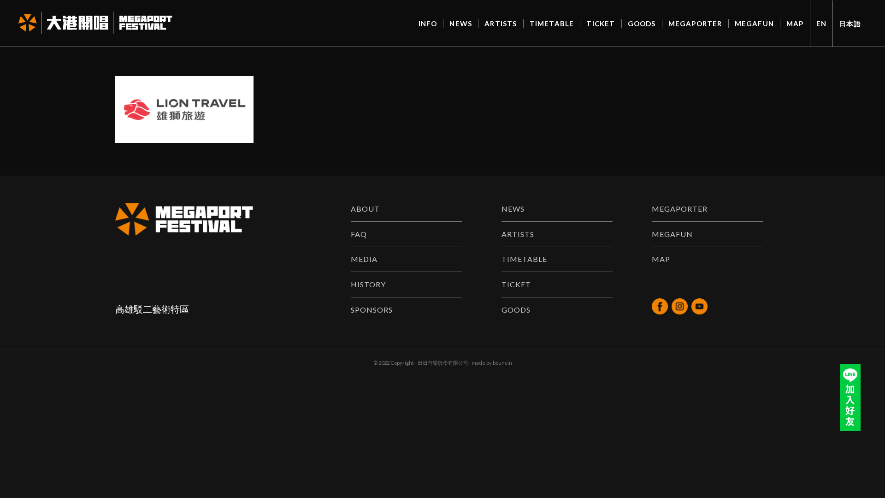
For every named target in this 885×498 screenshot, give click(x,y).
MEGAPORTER (680, 208)
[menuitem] (428, 23)
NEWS (513, 208)
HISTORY (368, 284)
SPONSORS (372, 309)
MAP (661, 259)
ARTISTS (518, 234)
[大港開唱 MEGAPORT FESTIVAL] (95, 23)
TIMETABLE (524, 259)
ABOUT (365, 208)
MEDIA (364, 259)
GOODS (516, 309)
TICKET (516, 284)
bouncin (502, 363)
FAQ (359, 234)
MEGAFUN (672, 234)
